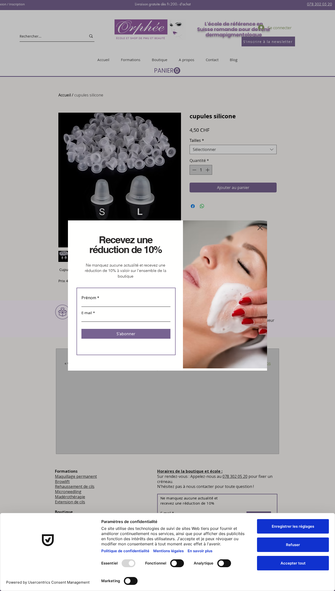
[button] (260, 227)
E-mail (86, 313)
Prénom (88, 298)
